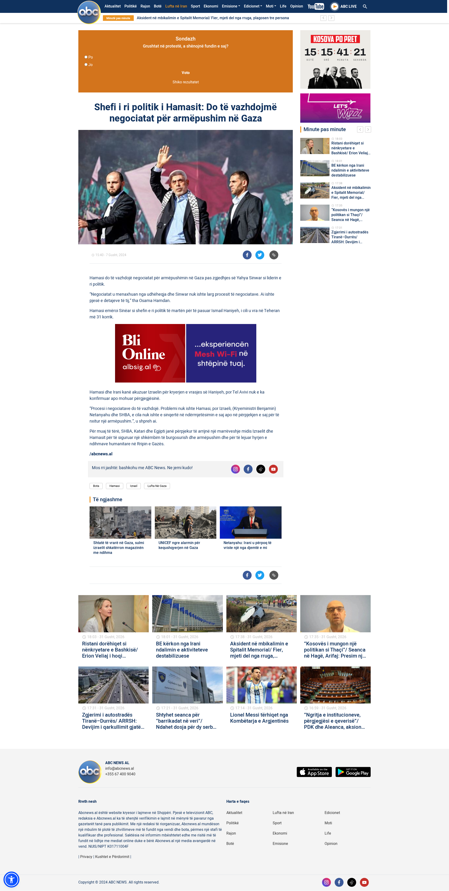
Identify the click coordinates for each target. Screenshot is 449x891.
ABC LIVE (348, 6)
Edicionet (251, 6)
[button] (11, 879)
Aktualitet (113, 6)
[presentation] (361, 130)
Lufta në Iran (176, 6)
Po (90, 57)
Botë (158, 6)
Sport (195, 6)
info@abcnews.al (119, 768)
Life (283, 6)
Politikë (130, 6)
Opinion (296, 6)
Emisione (229, 6)
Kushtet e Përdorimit (112, 857)
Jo (90, 65)
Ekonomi (211, 6)
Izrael (133, 486)
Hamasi (114, 486)
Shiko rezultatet (186, 82)
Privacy (86, 857)
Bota (96, 486)
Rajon (145, 6)
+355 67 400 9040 (120, 774)
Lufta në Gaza (157, 486)
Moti (269, 6)
